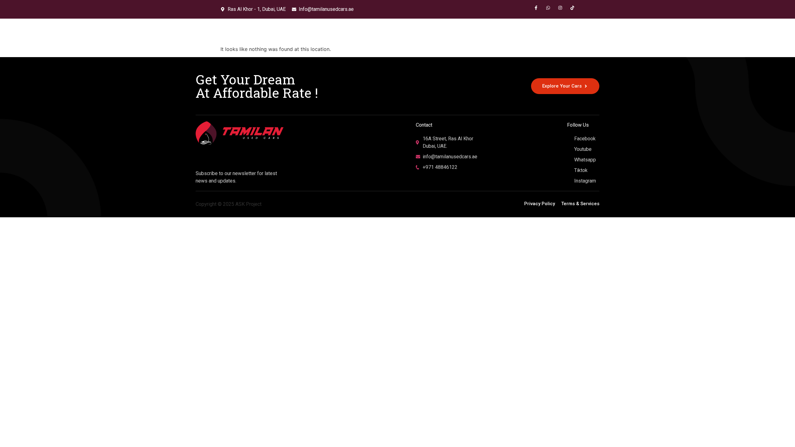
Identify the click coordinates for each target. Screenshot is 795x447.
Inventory (534, 32)
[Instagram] (560, 8)
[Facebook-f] (536, 8)
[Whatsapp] (548, 8)
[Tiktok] (572, 8)
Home (507, 32)
